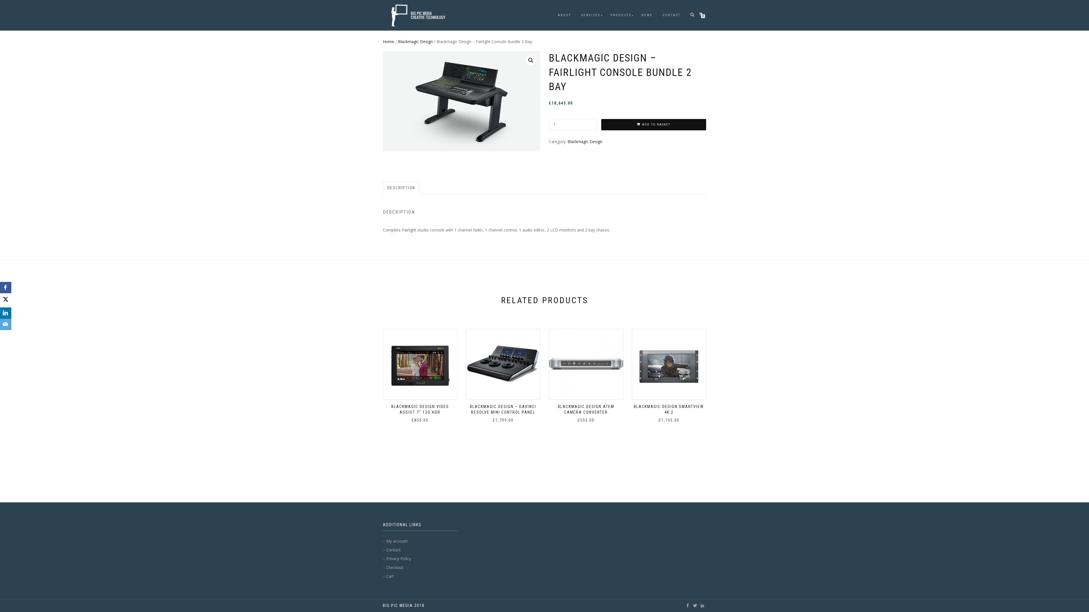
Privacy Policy (398, 558)
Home (388, 41)
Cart (390, 576)
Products (621, 15)
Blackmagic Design (415, 41)
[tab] (401, 188)
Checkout (395, 567)
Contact (671, 15)
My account (397, 541)
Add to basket (656, 124)
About (564, 15)
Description (401, 188)
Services (590, 15)
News (646, 15)
